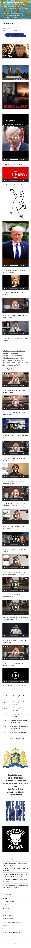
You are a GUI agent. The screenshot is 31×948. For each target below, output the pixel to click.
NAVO (4, 905)
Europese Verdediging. (9, 901)
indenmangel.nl (12, 2)
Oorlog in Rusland (7, 918)
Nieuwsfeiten (6, 912)
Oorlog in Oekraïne (7, 915)
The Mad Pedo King (9, 31)
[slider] (14, 159)
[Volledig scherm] (26, 159)
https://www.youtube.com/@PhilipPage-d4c (15, 738)
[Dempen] (24, 159)
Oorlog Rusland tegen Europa (11, 922)
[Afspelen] (4, 159)
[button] (15, 137)
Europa (4, 898)
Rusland (4, 925)
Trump (4, 929)
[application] (15, 137)
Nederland (5, 908)
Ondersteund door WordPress (10, 944)
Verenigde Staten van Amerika (11, 932)
